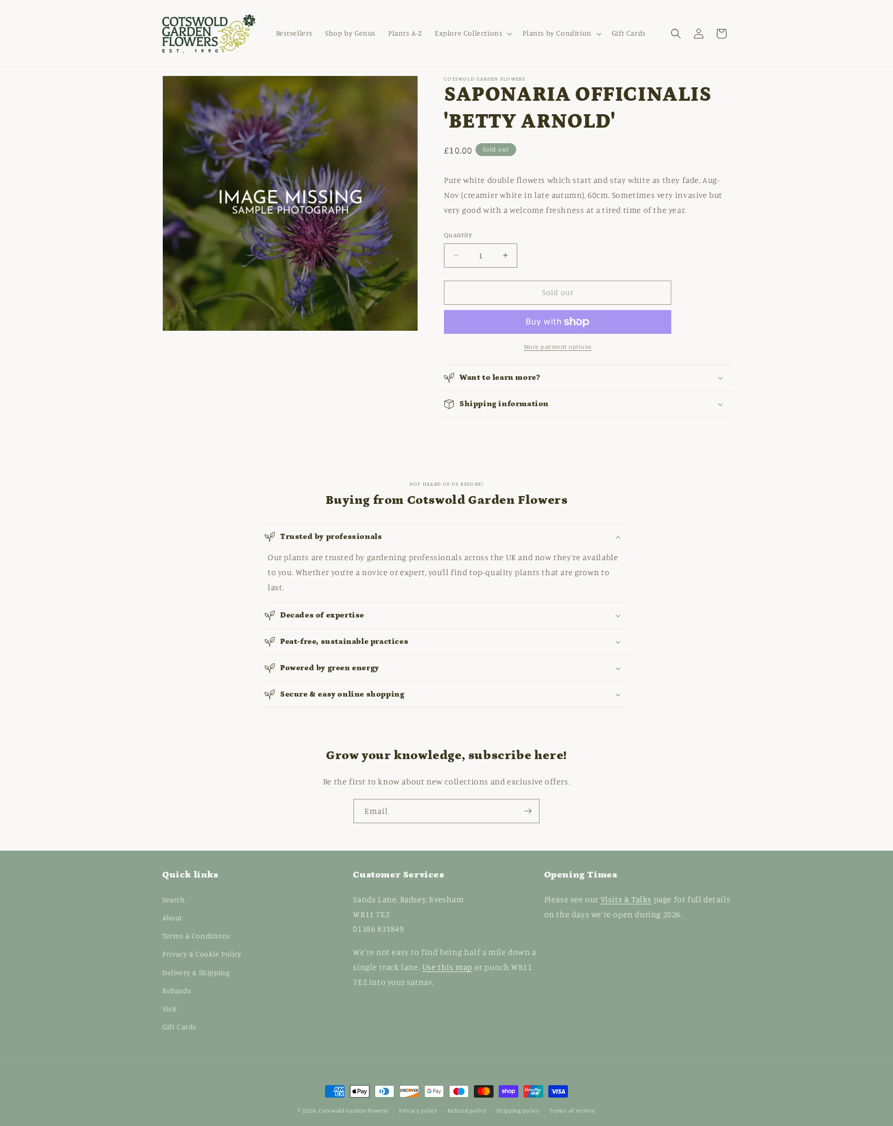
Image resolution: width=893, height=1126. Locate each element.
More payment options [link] (558, 346)
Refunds (176, 989)
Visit (169, 1008)
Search (174, 898)
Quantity (458, 234)
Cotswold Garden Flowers (354, 1110)
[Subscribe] (527, 811)
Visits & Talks (626, 898)
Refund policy (467, 1110)
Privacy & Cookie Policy (202, 953)
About (172, 917)
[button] (472, 33)
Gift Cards (179, 1026)
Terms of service (572, 1110)
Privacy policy (418, 1110)
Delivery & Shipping (195, 971)
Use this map (447, 966)
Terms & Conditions (196, 935)
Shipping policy (518, 1110)
